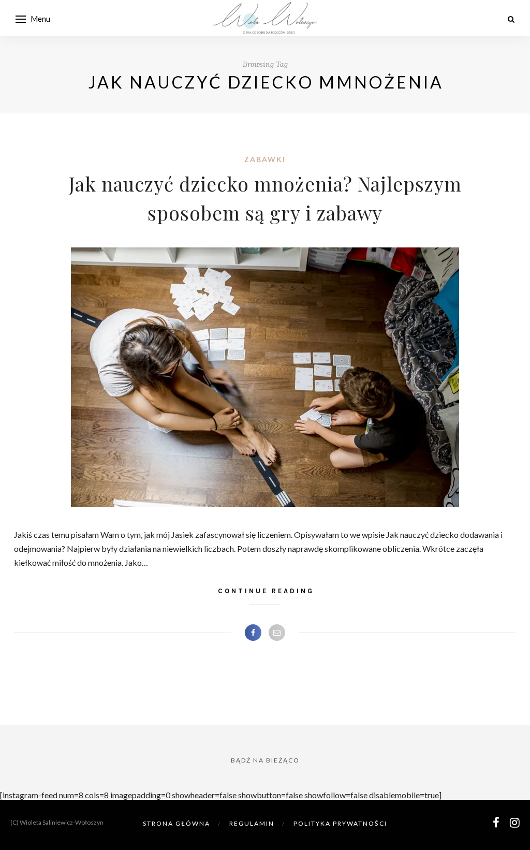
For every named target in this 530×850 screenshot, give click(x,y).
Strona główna (176, 823)
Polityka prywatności (340, 823)
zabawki (265, 159)
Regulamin (251, 823)
